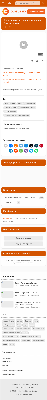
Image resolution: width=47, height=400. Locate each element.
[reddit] (16, 151)
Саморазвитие (38, 329)
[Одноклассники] (16, 146)
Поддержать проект (23, 244)
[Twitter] (31, 146)
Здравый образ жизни (11, 333)
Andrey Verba (8, 329)
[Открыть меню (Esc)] (3, 3)
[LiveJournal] (36, 146)
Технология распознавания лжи (17, 115)
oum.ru (15, 107)
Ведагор (28, 321)
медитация (26, 340)
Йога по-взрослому (23, 329)
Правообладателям (8, 374)
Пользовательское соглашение (12, 370)
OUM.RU (33, 391)
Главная (16, 385)
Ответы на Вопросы (10, 336)
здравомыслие (10, 111)
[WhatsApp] (21, 151)
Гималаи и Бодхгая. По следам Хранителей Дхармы (28, 303)
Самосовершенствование (30, 336)
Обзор (26, 385)
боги (12, 344)
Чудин (20, 104)
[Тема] (9, 3)
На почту (7, 27)
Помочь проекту (7, 358)
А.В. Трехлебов (8, 325)
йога (19, 325)
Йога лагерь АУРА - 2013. (26, 293)
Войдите (7, 218)
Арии (5, 344)
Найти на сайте (6, 362)
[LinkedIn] (11, 151)
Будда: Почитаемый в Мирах (27, 283)
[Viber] (26, 151)
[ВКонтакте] (11, 146)
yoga (25, 325)
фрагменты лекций (27, 107)
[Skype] (31, 151)
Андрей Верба (8, 321)
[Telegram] (21, 146)
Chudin (7, 107)
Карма (25, 333)
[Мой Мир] (26, 146)
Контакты (4, 365)
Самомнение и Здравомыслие (16, 128)
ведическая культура (11, 340)
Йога (36, 321)
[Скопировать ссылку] (6, 146)
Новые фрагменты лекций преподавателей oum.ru (21, 197)
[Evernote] (36, 151)
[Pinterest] (41, 146)
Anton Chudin (30, 104)
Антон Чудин (10, 104)
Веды (32, 325)
